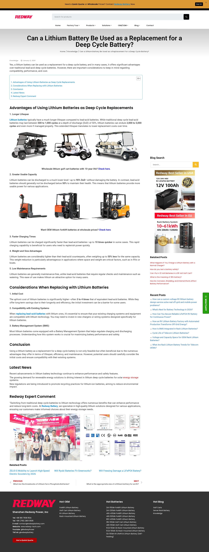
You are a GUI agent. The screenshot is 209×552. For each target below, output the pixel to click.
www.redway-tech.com (31, 526)
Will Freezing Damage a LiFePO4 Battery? (120, 470)
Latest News (18, 92)
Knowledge (72, 51)
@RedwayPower (27, 529)
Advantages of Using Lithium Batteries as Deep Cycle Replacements (44, 82)
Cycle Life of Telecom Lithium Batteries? (170, 333)
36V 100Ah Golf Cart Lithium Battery (121, 522)
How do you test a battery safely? (164, 269)
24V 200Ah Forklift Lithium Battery (120, 510)
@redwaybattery (26, 532)
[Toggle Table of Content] (137, 78)
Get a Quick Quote (24, 540)
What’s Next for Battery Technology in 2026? (172, 309)
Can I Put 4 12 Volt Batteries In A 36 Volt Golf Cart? (171, 273)
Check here (105, 230)
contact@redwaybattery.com (32, 523)
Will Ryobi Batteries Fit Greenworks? (72, 470)
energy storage (130, 377)
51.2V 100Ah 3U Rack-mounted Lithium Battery (125, 531)
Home (62, 51)
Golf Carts (157, 507)
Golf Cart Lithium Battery (70, 510)
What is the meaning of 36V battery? (166, 277)
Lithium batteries (18, 119)
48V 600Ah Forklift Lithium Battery (120, 516)
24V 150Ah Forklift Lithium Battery (120, 507)
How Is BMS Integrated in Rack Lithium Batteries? (175, 328)
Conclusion (18, 89)
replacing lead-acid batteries (30, 313)
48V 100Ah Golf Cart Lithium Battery (121, 525)
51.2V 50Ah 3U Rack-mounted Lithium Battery (125, 528)
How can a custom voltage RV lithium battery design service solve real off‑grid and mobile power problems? (173, 302)
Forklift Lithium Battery (69, 507)
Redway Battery (50, 406)
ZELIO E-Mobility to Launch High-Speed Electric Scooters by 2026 (30, 472)
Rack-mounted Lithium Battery (73, 516)
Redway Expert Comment (24, 96)
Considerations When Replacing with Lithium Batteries (37, 85)
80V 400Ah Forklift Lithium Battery (120, 519)
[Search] (196, 164)
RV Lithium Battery (67, 513)
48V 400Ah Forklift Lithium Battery (120, 513)
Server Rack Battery (161, 510)
